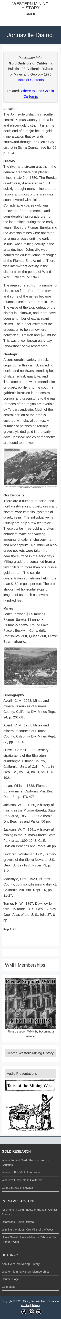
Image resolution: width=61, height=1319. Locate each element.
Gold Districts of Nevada (17, 1187)
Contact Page (10, 1279)
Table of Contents (30, 80)
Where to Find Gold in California (22, 1180)
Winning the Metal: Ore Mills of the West (27, 1229)
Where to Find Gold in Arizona (21, 1172)
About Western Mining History (21, 1264)
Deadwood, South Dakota (18, 1222)
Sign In (30, 13)
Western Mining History (30, 6)
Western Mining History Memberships (25, 1271)
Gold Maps (8, 1286)
